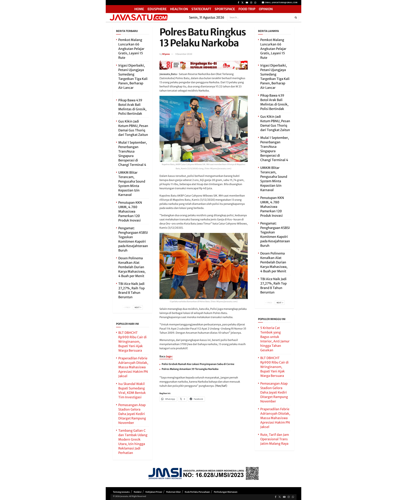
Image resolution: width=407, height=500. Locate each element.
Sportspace (225, 9)
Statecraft (201, 9)
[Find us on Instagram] (251, 2)
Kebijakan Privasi (153, 492)
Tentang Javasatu (121, 492)
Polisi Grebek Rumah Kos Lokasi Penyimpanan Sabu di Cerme (198, 364)
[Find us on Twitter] (242, 2)
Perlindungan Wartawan (225, 492)
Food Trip (246, 9)
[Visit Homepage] (146, 17)
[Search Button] (296, 17)
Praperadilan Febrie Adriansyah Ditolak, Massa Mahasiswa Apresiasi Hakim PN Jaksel (133, 367)
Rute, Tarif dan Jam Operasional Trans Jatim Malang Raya (274, 439)
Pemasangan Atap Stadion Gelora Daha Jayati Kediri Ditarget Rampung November (132, 414)
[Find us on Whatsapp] (255, 2)
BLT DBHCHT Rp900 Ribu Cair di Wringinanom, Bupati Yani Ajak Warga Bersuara (132, 341)
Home (139, 9)
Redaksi (137, 492)
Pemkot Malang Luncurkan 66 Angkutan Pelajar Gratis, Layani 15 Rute (131, 49)
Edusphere (157, 9)
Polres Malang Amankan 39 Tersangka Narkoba (190, 369)
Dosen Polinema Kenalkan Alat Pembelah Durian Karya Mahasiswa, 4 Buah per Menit (131, 267)
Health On (179, 9)
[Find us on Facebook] (238, 2)
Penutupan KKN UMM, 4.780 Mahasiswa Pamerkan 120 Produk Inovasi (130, 211)
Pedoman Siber (173, 492)
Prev (127, 307)
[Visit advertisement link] (203, 65)
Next (137, 307)
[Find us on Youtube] (247, 2)
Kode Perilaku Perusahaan (197, 492)
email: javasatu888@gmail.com (281, 2)
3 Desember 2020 (183, 54)
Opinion (266, 9)
